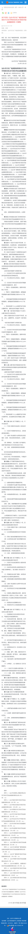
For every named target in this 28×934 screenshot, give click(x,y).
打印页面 (15, 903)
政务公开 (21, 7)
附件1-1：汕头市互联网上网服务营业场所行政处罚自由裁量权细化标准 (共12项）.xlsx (14, 795)
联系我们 (19, 920)
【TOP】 (10, 903)
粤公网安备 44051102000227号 (16, 925)
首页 (16, 7)
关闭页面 (22, 903)
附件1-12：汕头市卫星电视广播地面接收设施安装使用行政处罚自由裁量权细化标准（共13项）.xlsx (14, 849)
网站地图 (24, 920)
